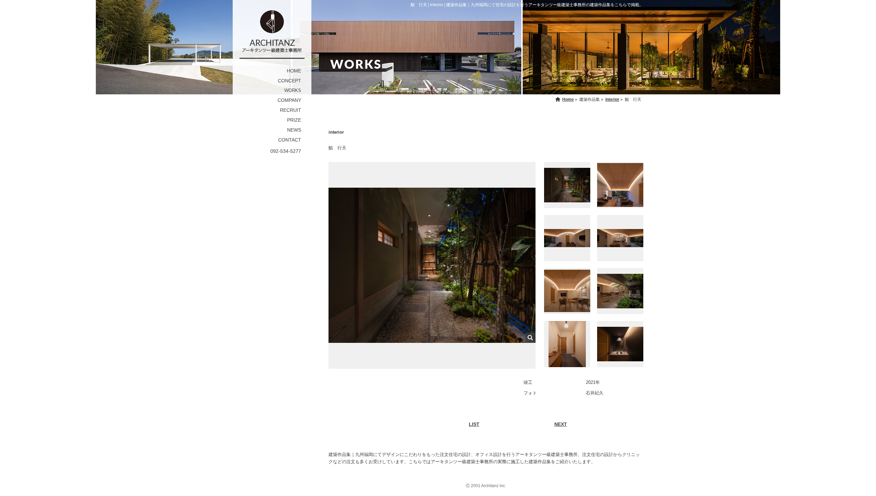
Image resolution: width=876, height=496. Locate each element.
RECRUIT (290, 110)
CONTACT (289, 140)
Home (568, 99)
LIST (474, 424)
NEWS (294, 130)
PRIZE (294, 120)
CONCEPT (289, 80)
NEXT (560, 424)
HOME (294, 70)
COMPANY (289, 100)
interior (612, 99)
